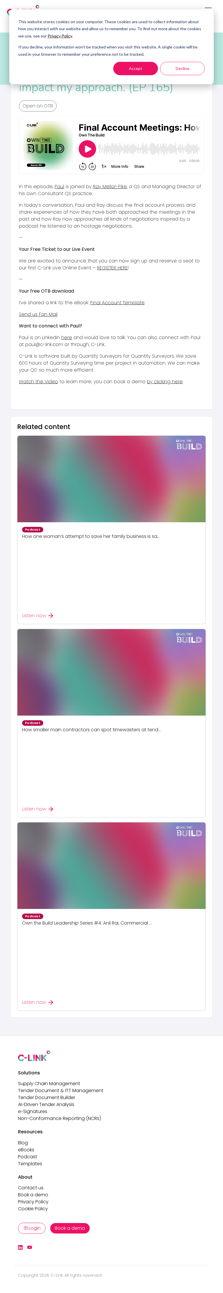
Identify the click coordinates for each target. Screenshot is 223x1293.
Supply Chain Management (49, 1083)
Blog (23, 1142)
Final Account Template (117, 302)
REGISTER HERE (112, 267)
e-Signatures (32, 1111)
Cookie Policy (33, 1208)
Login (34, 1228)
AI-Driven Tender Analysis (46, 1104)
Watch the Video (38, 381)
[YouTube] (29, 1247)
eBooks (26, 1149)
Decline (182, 68)
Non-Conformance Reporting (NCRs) (59, 1118)
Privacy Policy (60, 35)
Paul (59, 186)
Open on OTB (38, 105)
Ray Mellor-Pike (110, 186)
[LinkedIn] (20, 1247)
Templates (30, 1163)
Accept (135, 68)
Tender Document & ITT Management (60, 1090)
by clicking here (165, 381)
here (66, 337)
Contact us (31, 1187)
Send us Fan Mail (38, 314)
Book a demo (33, 1194)
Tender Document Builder (46, 1097)
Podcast (27, 1156)
